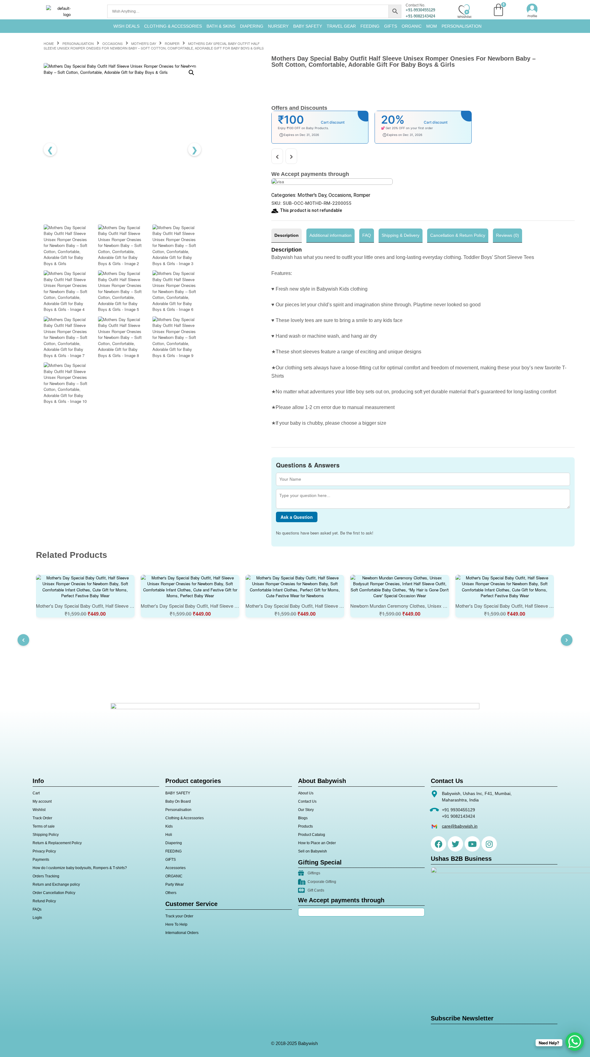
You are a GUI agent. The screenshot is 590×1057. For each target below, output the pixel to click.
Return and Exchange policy (56, 884)
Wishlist (39, 810)
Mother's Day (143, 43)
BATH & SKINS (220, 26)
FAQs (37, 909)
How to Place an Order (317, 843)
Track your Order (179, 916)
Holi (168, 834)
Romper (172, 43)
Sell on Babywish (312, 851)
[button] (191, 72)
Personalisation (462, 26)
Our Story (306, 810)
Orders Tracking (46, 876)
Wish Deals (126, 26)
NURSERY (278, 26)
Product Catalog (311, 834)
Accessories (175, 868)
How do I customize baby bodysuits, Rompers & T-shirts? (80, 868)
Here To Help (176, 924)
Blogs (303, 818)
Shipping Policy (46, 834)
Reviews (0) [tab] (507, 235)
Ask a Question (297, 517)
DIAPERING (251, 26)
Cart (36, 793)
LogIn (37, 918)
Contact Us (307, 801)
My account (42, 801)
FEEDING (370, 26)
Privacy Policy (44, 851)
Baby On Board (178, 801)
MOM (431, 26)
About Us (305, 793)
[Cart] (498, 10)
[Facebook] (438, 844)
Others (170, 893)
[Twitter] (455, 844)
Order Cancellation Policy (54, 893)
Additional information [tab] (330, 235)
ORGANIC (412, 26)
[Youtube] (472, 844)
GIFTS (390, 26)
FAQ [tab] (366, 235)
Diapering (173, 843)
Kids (169, 826)
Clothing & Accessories (173, 26)
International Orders (182, 933)
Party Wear (174, 884)
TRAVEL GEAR (341, 26)
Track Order (42, 818)
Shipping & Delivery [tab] (400, 235)
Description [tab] (286, 235)
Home (49, 43)
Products (305, 826)
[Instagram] (489, 844)
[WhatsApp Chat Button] (574, 1041)
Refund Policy (44, 901)
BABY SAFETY (307, 26)
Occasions (112, 43)
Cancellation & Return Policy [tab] (457, 235)
